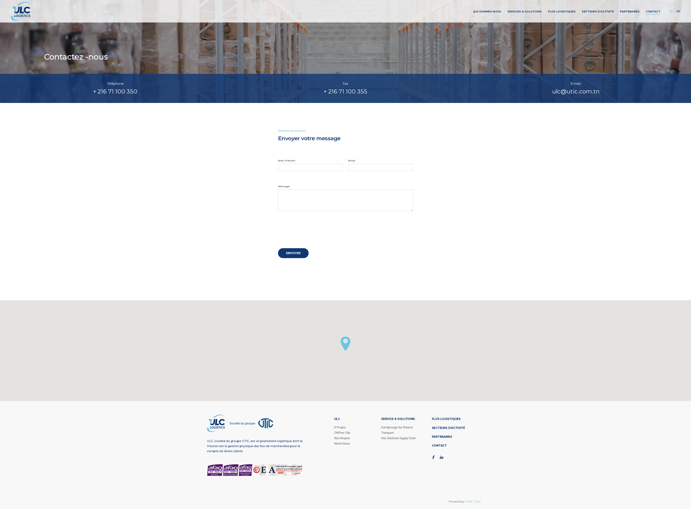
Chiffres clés (342, 433)
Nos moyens (342, 438)
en (678, 11)
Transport (387, 433)
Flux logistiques (562, 11)
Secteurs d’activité (598, 11)
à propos (340, 427)
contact (439, 445)
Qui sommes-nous (487, 11)
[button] (345, 344)
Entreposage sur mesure (397, 427)
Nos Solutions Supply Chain (398, 438)
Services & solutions (524, 11)
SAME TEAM (473, 501)
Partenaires (630, 11)
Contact (653, 11)
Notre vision (342, 443)
